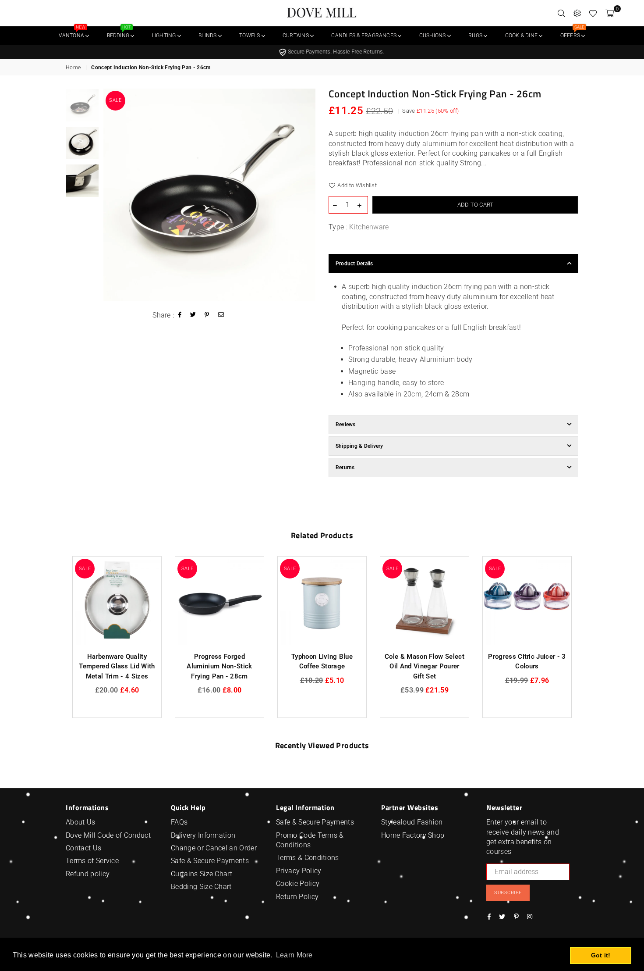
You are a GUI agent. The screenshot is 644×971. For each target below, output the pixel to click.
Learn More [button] (294, 955)
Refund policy (88, 874)
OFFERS (572, 33)
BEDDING (119, 33)
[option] (322, 52)
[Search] (561, 13)
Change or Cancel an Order (214, 848)
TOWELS (250, 35)
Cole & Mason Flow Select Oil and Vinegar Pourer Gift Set (424, 666)
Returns (345, 467)
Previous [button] (111, 195)
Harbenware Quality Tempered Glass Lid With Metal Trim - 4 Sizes (117, 666)
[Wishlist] (593, 13)
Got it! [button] (601, 955)
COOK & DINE (522, 35)
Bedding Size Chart (201, 886)
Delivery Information (203, 835)
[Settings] (577, 13)
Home (73, 67)
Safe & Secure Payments (210, 861)
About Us (81, 822)
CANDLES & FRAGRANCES (364, 35)
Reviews (346, 424)
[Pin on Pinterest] (207, 315)
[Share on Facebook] (180, 315)
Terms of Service (92, 861)
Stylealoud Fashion (412, 822)
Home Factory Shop (412, 835)
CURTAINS (296, 35)
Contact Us (83, 848)
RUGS (476, 35)
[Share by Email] (221, 315)
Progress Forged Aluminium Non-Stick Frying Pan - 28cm (219, 666)
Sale (115, 101)
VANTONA (72, 33)
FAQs (179, 822)
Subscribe (508, 893)
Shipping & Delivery (359, 446)
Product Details (354, 264)
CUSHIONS (433, 35)
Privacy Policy (298, 871)
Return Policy (297, 896)
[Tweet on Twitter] (193, 315)
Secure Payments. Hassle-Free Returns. (326, 52)
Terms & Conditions (307, 857)
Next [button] (307, 195)
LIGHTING (164, 35)
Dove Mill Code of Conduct (108, 835)
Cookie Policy (297, 883)
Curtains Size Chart (201, 874)
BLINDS (208, 35)
